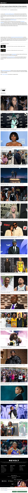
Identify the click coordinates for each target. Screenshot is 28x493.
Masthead (11, 467)
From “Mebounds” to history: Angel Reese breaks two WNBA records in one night (13, 202)
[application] (20, 484)
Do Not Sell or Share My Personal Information (22, 491)
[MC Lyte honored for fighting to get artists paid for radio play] (14, 411)
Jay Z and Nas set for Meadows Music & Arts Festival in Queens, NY (14, 50)
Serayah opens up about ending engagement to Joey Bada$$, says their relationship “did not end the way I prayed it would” (12, 237)
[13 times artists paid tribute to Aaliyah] (14, 103)
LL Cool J (4, 90)
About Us (11, 466)
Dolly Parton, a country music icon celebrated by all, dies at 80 (10, 219)
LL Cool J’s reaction (5, 74)
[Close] (27, 488)
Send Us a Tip (12, 468)
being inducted (14, 54)
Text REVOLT (21, 468)
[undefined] (3, 46)
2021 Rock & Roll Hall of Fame (6, 70)
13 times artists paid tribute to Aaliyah (7, 111)
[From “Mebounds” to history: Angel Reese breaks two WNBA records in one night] (14, 193)
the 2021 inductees (13, 19)
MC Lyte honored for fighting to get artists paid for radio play (10, 419)
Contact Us (21, 467)
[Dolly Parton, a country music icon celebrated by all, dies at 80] (14, 211)
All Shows (2, 466)
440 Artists (2, 472)
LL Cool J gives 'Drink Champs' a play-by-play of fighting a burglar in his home (15, 46)
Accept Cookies (14, 491)
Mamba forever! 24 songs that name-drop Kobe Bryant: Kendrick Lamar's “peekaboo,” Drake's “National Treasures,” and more (12, 329)
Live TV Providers (3, 468)
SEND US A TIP (14, 477)
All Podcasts (3, 467)
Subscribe (20, 466)
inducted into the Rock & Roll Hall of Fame (17, 37)
